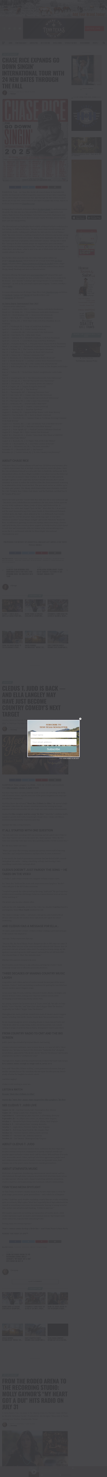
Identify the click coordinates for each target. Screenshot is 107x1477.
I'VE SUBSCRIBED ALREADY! (69, 758)
